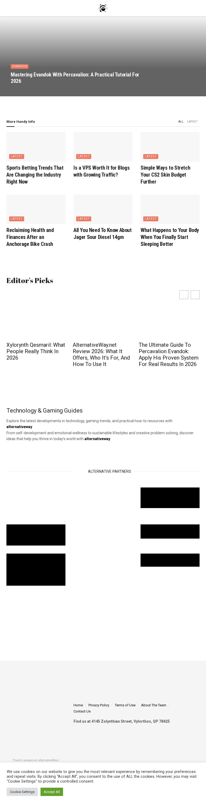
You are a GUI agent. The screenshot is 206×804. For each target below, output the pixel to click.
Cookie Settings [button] (22, 792)
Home (78, 705)
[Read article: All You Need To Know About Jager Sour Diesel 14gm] (103, 209)
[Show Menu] (8, 8)
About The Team (153, 705)
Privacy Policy (99, 705)
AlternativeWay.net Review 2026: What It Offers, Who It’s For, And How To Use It (101, 354)
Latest (192, 121)
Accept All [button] (52, 792)
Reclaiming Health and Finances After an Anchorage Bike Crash (30, 237)
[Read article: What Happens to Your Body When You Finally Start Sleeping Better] (170, 209)
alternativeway (97, 439)
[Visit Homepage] (103, 8)
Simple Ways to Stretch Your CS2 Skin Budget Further (165, 175)
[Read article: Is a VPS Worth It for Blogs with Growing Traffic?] (103, 147)
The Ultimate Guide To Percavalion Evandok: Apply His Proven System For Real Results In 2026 (168, 354)
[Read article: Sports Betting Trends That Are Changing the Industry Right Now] (35, 147)
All (180, 121)
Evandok (19, 66)
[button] (195, 294)
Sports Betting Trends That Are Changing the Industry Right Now (35, 175)
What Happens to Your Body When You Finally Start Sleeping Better (170, 237)
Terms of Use (125, 705)
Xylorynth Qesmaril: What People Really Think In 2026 (35, 351)
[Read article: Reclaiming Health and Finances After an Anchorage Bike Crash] (35, 209)
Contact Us (82, 712)
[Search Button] (197, 8)
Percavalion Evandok (30, 90)
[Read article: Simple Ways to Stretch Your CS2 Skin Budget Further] (170, 147)
